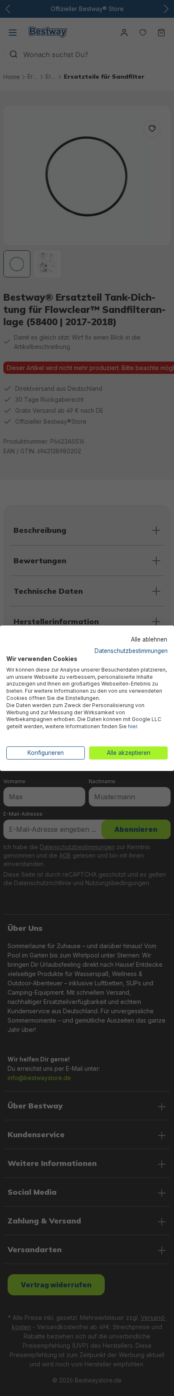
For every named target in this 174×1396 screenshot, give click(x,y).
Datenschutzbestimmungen (131, 650)
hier (132, 726)
